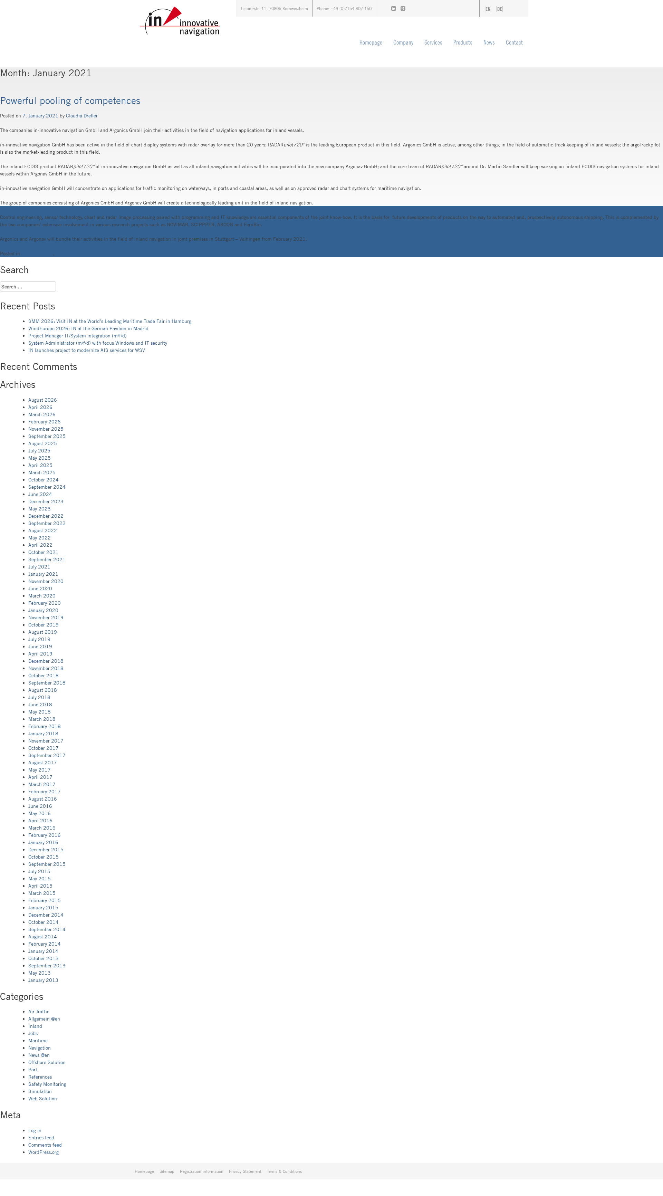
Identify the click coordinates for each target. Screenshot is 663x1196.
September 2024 (47, 487)
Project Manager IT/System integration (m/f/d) (77, 335)
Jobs (33, 1033)
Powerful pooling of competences (70, 100)
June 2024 (40, 494)
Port (32, 1069)
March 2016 (42, 828)
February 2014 (44, 944)
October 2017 (43, 748)
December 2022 (46, 516)
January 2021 (43, 574)
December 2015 (46, 849)
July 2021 (39, 567)
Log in (34, 1130)
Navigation (39, 1048)
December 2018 (46, 661)
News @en (66, 253)
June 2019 (40, 646)
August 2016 (42, 799)
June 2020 (40, 588)
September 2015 (47, 864)
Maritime (38, 1040)
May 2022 (39, 537)
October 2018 (43, 675)
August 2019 (42, 632)
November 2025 (46, 429)
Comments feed (45, 1145)
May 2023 (39, 508)
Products (462, 42)
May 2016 (39, 813)
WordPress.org (43, 1152)
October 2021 (43, 552)
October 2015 (43, 857)
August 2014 (42, 936)
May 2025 (39, 458)
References (40, 1077)
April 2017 (40, 777)
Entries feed (41, 1137)
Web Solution (42, 1098)
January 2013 (43, 980)
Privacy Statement (245, 1171)
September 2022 (47, 523)
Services (433, 42)
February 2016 (44, 835)
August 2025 (42, 443)
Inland (35, 1026)
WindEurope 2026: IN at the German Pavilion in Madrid (88, 328)
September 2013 (47, 965)
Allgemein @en (37, 253)
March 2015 (42, 893)
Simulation (40, 1091)
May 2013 (39, 973)
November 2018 (46, 668)
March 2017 (42, 784)
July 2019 (39, 639)
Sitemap (167, 1171)
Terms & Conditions (284, 1171)
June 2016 (40, 806)
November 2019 (46, 617)
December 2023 (46, 501)
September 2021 (47, 559)
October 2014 (43, 922)
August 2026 (42, 400)
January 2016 (43, 842)
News (489, 42)
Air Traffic (38, 1011)
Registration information (201, 1171)
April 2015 (40, 886)
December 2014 (46, 915)
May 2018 (39, 712)
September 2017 (47, 755)
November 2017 (46, 741)
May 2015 (39, 878)
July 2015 (39, 871)
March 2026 (42, 414)
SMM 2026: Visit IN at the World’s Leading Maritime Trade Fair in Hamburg (109, 321)
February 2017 (44, 791)
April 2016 (40, 820)
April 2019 (40, 654)
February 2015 (44, 900)
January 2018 (43, 733)
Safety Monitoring (47, 1084)
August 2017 (42, 762)
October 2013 (43, 958)
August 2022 (42, 530)
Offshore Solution (47, 1062)
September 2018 (47, 683)
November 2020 (46, 581)
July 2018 (39, 697)
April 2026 (40, 407)
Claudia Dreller (82, 115)
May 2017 (39, 770)
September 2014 (47, 929)
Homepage (370, 42)
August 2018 (42, 690)
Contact (514, 42)
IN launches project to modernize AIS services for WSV (86, 350)
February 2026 (44, 421)
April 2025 (40, 465)
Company (403, 42)
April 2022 (40, 545)
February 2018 (44, 726)
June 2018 (40, 704)
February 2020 (44, 603)
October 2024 (43, 479)
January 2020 (43, 610)
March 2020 (42, 596)
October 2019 (43, 625)
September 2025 (47, 436)
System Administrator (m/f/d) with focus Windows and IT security (97, 343)
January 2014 (43, 951)
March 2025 (42, 472)
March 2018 (42, 719)
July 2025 (39, 450)
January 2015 (43, 907)
